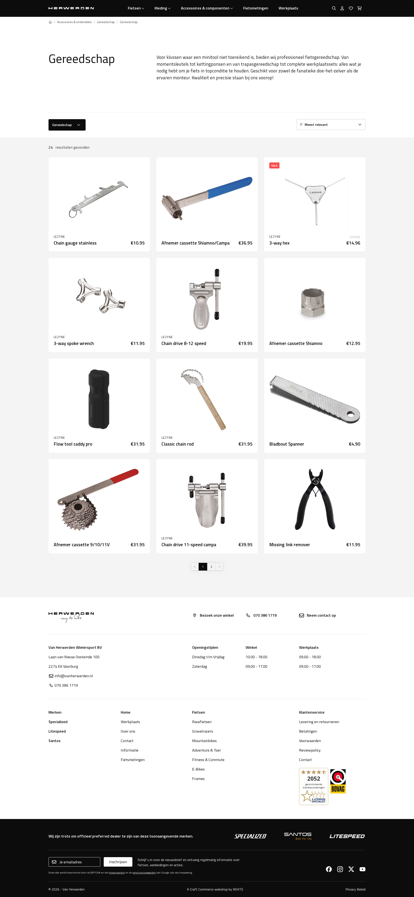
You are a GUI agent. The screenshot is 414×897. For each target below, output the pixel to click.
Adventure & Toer (206, 750)
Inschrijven (118, 862)
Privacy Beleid (355, 889)
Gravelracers (202, 731)
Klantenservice (312, 712)
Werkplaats (288, 8)
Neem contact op (321, 615)
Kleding (161, 8)
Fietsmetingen (255, 8)
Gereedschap (106, 22)
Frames (198, 779)
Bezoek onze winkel (217, 615)
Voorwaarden (310, 741)
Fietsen (134, 8)
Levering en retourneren (319, 722)
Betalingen (308, 731)
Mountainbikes (204, 741)
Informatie (129, 750)
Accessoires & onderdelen (74, 22)
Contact (127, 741)
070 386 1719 (265, 615)
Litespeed (57, 731)
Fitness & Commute (208, 760)
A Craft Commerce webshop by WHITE (215, 889)
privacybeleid (117, 872)
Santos (55, 741)
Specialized (58, 722)
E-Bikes (198, 769)
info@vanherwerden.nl (74, 676)
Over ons (128, 731)
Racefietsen (202, 722)
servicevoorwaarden (144, 872)
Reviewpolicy (310, 750)
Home (125, 712)
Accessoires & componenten (205, 8)
